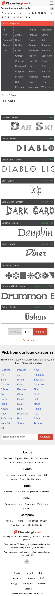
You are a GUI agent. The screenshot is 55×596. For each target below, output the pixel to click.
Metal (20, 404)
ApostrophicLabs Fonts (43, 286)
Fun (3, 394)
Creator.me (19, 491)
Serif (43, 66)
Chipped (19, 61)
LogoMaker (32, 491)
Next (38, 331)
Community (10, 504)
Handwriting (34, 50)
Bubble (18, 45)
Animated (39, 375)
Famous (21, 389)
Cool (5, 50)
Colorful (5, 384)
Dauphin (6, 223)
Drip (4, 180)
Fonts (4, 95)
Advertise (15, 525)
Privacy (43, 521)
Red (36, 413)
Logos (27, 452)
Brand (20, 379)
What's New (42, 504)
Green (4, 399)
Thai (43, 82)
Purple (37, 408)
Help (20, 504)
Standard (45, 71)
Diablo (5, 138)
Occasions (29, 504)
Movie (37, 404)
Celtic (18, 50)
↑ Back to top (27, 340)
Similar (15, 117)
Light (36, 399)
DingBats (19, 71)
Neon (20, 408)
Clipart (26, 508)
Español (28, 589)
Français (17, 578)
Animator (44, 491)
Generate (45, 436)
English (17, 573)
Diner (4, 244)
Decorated (20, 66)
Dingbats (6, 265)
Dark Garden (8, 201)
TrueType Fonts (46, 117)
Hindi (30, 66)
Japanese (33, 76)
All (4, 29)
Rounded (45, 45)
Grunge (32, 45)
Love (30, 82)
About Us (10, 521)
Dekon (5, 307)
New (5, 35)
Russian (45, 50)
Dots (17, 82)
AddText (8, 491)
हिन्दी (42, 578)
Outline (44, 35)
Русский (42, 583)
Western (45, 87)
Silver (37, 418)
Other (4, 428)
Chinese (19, 55)
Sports (20, 423)
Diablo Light (8, 159)
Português (28, 583)
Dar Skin (6, 117)
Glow (20, 394)
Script (44, 61)
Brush (18, 40)
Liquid (4, 404)
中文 (40, 573)
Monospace (34, 87)
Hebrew (32, 55)
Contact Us (33, 525)
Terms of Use (31, 521)
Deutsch (31, 578)
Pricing (20, 521)
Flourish (32, 29)
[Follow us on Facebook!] (26, 561)
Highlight (32, 61)
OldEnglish (46, 29)
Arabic (18, 35)
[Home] (16, 3)
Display (19, 76)
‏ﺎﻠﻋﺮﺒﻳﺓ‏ (30, 573)
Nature (4, 408)
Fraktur (32, 40)
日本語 (14, 583)
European (20, 87)
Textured (45, 76)
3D (16, 29)
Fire (36, 389)
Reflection (6, 418)
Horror (31, 71)
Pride (4, 413)
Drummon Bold (9, 286)
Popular (6, 45)
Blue (3, 379)
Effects (4, 389)
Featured (7, 40)
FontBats (32, 35)
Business (39, 379)
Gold (36, 394)
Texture (38, 423)
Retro (44, 40)
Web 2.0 (5, 423)
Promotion (22, 413)
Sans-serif (46, 55)
